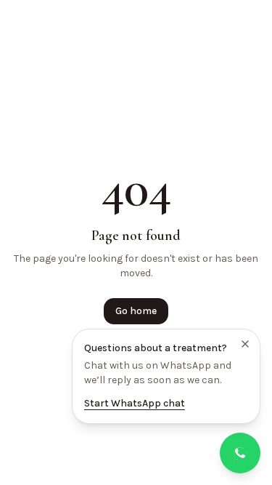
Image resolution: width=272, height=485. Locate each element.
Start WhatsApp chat (134, 403)
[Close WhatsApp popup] (245, 344)
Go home (136, 311)
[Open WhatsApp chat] (240, 453)
